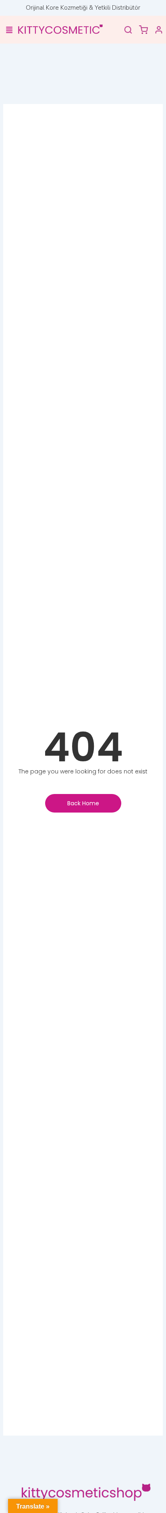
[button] (9, 31)
